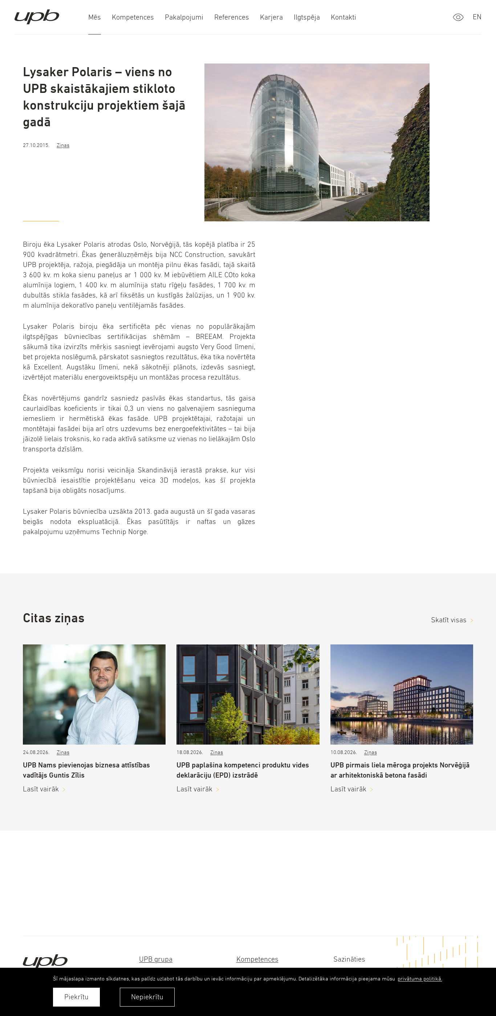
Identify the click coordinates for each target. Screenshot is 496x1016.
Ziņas (63, 145)
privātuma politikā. (420, 978)
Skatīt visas (449, 620)
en (477, 17)
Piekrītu (76, 997)
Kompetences (257, 959)
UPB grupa (155, 959)
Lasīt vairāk (41, 789)
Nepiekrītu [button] (147, 997)
